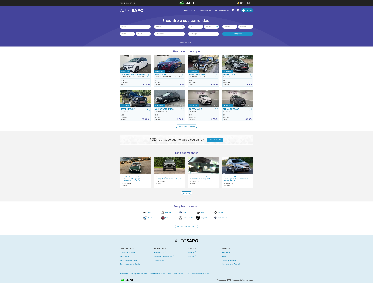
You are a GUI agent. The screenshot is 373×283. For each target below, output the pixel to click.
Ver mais (186, 193)
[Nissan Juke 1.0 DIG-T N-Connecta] (169, 64)
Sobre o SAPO (124, 274)
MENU (121, 3)
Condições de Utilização (139, 274)
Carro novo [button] (188, 10)
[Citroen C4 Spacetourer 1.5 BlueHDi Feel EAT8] (135, 64)
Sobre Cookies (178, 274)
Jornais (132, 3)
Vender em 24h (159, 252)
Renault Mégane (231, 110)
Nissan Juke (167, 76)
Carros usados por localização (130, 264)
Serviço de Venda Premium (163, 256)
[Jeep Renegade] (135, 98)
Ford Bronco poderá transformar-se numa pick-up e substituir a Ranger (169, 178)
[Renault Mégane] (237, 98)
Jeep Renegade (128, 110)
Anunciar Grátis (222, 10)
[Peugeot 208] (237, 64)
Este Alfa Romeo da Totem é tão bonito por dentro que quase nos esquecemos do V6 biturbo (133, 179)
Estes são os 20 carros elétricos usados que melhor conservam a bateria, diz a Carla (236, 179)
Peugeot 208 (229, 76)
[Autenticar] (248, 3)
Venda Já (191, 252)
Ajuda (224, 256)
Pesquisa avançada (185, 42)
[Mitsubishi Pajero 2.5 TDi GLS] (203, 64)
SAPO (127, 280)
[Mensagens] (233, 10)
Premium (191, 256)
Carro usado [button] (204, 10)
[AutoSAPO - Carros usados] (131, 10)
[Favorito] (148, 75)
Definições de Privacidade (200, 274)
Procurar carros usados (128, 252)
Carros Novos (124, 256)
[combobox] (135, 27)
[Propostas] (238, 10)
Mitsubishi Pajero (197, 76)
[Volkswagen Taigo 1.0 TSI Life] (169, 98)
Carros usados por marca (128, 260)
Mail (127, 3)
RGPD (169, 274)
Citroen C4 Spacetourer (133, 76)
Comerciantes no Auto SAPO (231, 264)
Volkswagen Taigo (164, 110)
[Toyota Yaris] (203, 98)
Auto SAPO (226, 252)
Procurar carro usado (186, 126)
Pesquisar (238, 34)
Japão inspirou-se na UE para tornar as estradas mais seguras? (203, 178)
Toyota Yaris (195, 110)
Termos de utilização (229, 260)
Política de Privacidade (157, 274)
